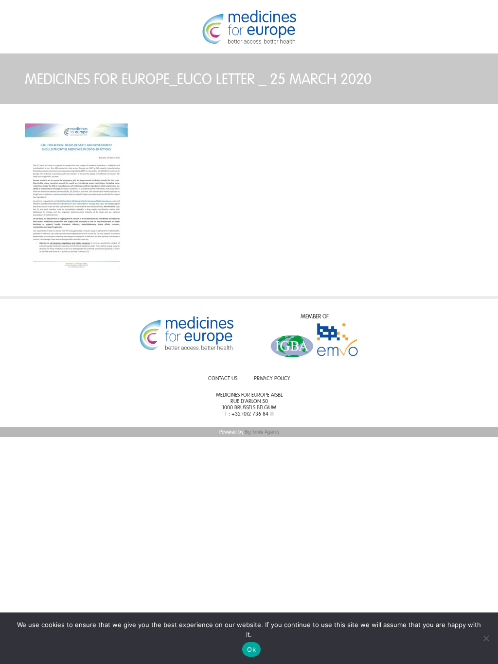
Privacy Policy (272, 379)
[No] (486, 638)
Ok (251, 649)
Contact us (222, 379)
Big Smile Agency (262, 432)
